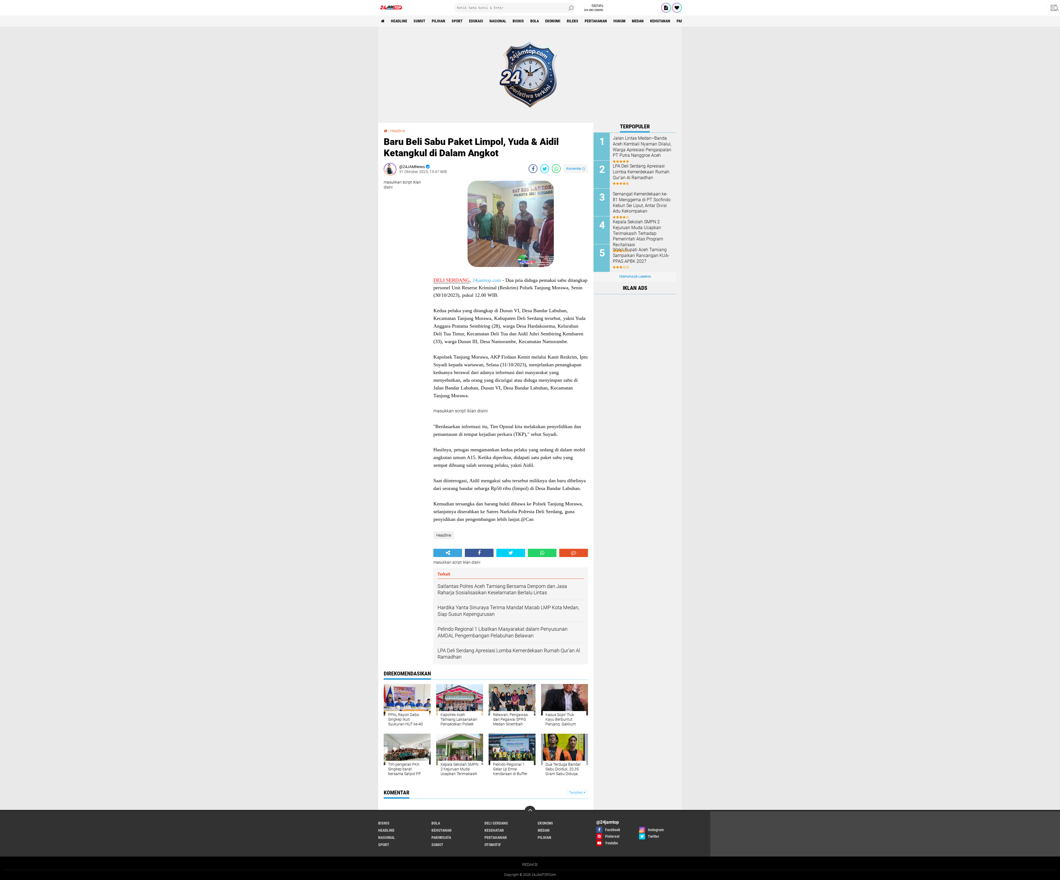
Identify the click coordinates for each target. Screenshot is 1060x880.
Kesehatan (494, 830)
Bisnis (518, 21)
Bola (534, 21)
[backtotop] (530, 811)
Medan (638, 21)
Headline (399, 21)
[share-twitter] (544, 168)
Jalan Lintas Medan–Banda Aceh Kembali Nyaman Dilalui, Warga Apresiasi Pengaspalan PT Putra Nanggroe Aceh (642, 147)
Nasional (497, 21)
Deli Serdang (496, 823)
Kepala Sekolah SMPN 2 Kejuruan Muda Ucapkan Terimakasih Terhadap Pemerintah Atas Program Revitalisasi (638, 233)
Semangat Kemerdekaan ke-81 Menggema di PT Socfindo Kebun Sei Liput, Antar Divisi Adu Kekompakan (642, 202)
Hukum (619, 21)
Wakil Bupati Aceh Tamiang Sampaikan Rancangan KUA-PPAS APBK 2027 (641, 255)
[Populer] (676, 7)
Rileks (572, 21)
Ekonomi (552, 21)
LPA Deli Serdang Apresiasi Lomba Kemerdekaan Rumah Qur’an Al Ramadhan (641, 171)
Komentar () (575, 168)
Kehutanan (660, 21)
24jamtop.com (486, 280)
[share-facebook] (533, 168)
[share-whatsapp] (556, 168)
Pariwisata (441, 837)
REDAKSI (530, 864)
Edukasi (476, 21)
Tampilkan (576, 792)
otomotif (492, 844)
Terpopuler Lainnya (635, 277)
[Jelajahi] (1053, 8)
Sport (457, 21)
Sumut (419, 21)
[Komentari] (573, 553)
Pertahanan (596, 21)
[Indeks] (666, 7)
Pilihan (438, 21)
